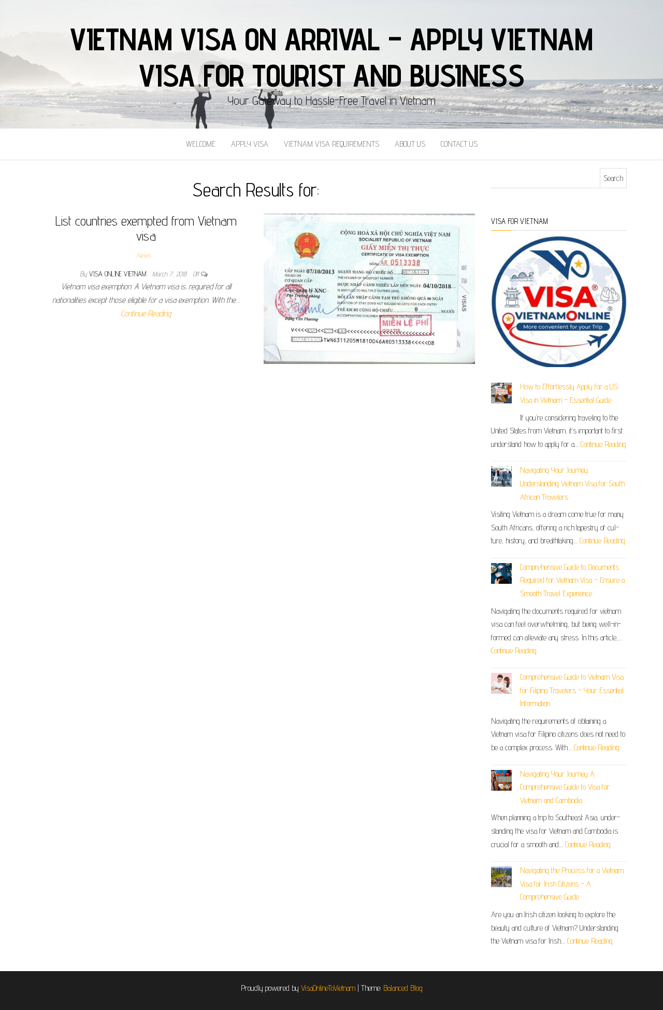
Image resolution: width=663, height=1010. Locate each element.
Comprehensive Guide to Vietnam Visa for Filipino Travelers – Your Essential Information (572, 690)
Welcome (200, 144)
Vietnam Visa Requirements (331, 144)
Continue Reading (146, 313)
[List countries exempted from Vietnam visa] (369, 288)
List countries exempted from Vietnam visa (146, 228)
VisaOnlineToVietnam (328, 988)
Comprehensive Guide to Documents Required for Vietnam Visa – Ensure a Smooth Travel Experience (572, 580)
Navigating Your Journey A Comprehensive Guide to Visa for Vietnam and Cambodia (565, 787)
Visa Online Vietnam (118, 274)
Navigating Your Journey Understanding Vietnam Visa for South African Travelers (572, 483)
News (144, 255)
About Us (410, 144)
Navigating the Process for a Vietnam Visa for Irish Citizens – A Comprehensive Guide (572, 883)
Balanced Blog (403, 988)
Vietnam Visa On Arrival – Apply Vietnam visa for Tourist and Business (331, 57)
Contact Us (459, 144)
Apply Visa (249, 144)
